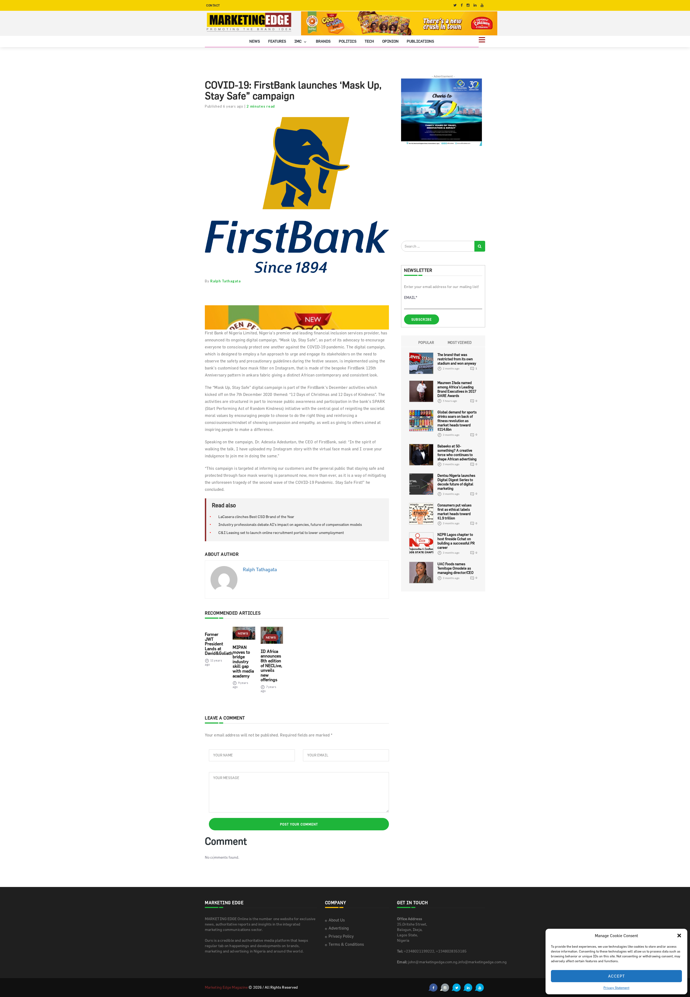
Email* (410, 297)
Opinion (390, 41)
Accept (616, 976)
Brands (323, 41)
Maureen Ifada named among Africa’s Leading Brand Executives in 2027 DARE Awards (456, 389)
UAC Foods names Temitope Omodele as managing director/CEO (455, 568)
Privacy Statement (616, 987)
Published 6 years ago (224, 106)
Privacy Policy (341, 936)
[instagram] (468, 5)
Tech (369, 41)
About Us (337, 920)
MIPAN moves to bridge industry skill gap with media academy (243, 661)
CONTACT (213, 5)
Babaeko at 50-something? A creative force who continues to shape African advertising (457, 452)
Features (277, 41)
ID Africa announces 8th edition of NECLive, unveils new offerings (271, 665)
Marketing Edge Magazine (226, 987)
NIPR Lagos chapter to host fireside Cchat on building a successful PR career (456, 541)
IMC (298, 41)
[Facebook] (461, 5)
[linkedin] (475, 5)
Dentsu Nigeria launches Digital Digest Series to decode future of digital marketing (456, 482)
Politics (348, 41)
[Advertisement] (441, 193)
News (254, 41)
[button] (679, 935)
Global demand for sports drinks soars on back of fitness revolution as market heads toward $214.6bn (457, 420)
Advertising (339, 928)
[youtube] (482, 5)
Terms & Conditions (346, 944)
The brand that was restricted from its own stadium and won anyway (456, 358)
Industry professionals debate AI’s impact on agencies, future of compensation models (290, 524)
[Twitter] (455, 5)
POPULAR (426, 342)
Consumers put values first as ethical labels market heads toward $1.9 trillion (454, 511)
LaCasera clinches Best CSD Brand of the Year (256, 516)
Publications (420, 41)
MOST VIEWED (460, 342)
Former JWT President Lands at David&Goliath (219, 644)
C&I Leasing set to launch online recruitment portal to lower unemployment (281, 532)
